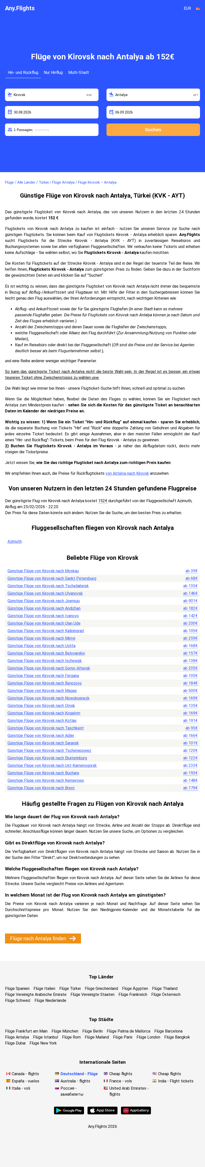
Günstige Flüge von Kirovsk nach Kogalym (44, 713)
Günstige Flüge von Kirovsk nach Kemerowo (46, 780)
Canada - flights (25, 1073)
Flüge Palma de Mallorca (128, 1031)
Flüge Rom (71, 1037)
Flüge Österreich (165, 994)
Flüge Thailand (165, 988)
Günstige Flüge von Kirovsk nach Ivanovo (43, 615)
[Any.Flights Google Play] (69, 1113)
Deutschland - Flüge (79, 1073)
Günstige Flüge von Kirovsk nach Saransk (43, 743)
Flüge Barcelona (168, 1031)
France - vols (120, 1081)
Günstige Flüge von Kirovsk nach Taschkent (46, 728)
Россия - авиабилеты (72, 1091)
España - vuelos (25, 1081)
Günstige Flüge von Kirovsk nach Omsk (41, 705)
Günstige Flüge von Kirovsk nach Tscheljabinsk (48, 586)
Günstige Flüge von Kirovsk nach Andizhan (44, 608)
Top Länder (101, 977)
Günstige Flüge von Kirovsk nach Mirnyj (41, 638)
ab (192, 571)
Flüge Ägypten (135, 988)
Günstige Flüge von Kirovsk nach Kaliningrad (46, 630)
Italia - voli (21, 1088)
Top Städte (101, 1019)
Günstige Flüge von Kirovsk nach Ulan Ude (44, 623)
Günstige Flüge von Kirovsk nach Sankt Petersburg (52, 578)
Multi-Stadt (78, 72)
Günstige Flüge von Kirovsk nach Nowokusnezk (49, 698)
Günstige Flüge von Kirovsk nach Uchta (42, 645)
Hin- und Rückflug (23, 72)
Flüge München (65, 1031)
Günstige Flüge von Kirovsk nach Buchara (43, 773)
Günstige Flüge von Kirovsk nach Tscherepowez (49, 750)
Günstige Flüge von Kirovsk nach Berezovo (45, 683)
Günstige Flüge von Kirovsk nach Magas (42, 690)
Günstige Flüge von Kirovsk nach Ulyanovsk (45, 593)
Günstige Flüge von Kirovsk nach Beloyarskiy (46, 653)
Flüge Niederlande (50, 1000)
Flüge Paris (122, 1037)
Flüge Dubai (15, 1043)
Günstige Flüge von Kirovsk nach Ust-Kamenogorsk (52, 765)
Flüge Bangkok (177, 1037)
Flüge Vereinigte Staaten (92, 994)
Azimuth (15, 541)
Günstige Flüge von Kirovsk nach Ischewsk (45, 660)
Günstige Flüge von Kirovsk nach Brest (41, 788)
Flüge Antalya (17, 1037)
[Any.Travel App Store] (102, 1113)
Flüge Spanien (17, 988)
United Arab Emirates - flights (129, 1091)
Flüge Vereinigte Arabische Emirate (35, 994)
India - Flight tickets (176, 1081)
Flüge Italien (44, 988)
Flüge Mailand (97, 1037)
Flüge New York (43, 1043)
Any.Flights (20, 8)
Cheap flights (120, 1073)
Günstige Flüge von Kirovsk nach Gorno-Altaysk (49, 668)
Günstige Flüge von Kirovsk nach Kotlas (42, 720)
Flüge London (148, 1037)
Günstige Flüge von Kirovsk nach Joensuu (44, 600)
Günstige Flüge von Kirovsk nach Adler (41, 735)
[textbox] (51, 95)
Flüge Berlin (92, 1031)
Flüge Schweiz (17, 1000)
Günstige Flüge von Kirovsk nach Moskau (43, 571)
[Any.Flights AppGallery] (136, 1113)
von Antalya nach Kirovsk (127, 473)
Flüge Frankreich (132, 994)
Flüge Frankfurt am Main (26, 1031)
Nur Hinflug (53, 72)
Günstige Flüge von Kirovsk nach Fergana (43, 675)
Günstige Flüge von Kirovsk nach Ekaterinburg (47, 758)
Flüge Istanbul (45, 1037)
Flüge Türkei (70, 988)
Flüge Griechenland (101, 988)
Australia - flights (75, 1081)
